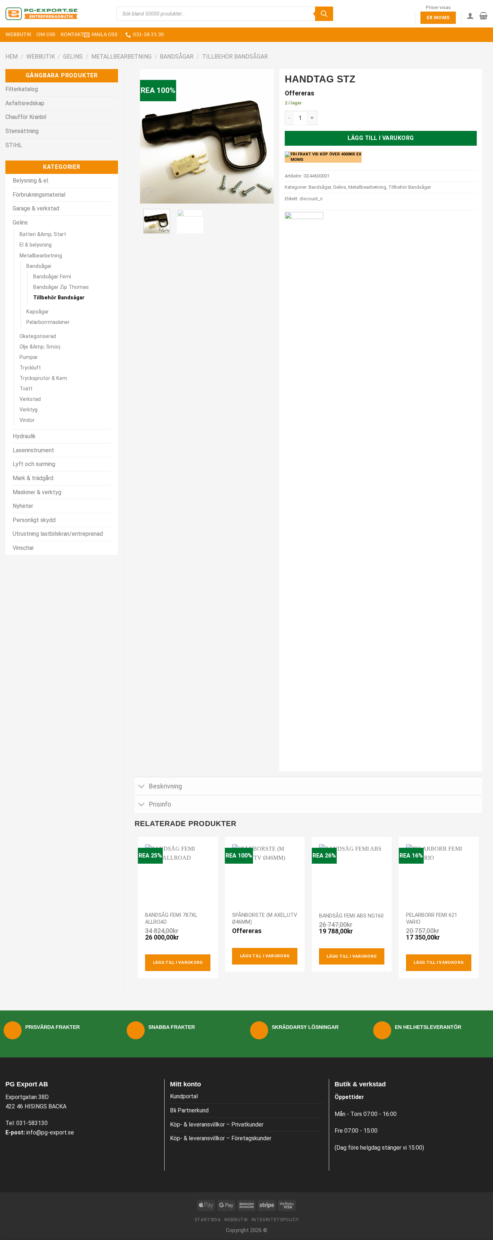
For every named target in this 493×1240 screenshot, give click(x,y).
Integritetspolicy (275, 1219)
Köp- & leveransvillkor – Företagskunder (220, 1138)
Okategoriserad (37, 336)
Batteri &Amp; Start (42, 234)
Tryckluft (30, 368)
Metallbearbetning (121, 56)
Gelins (73, 56)
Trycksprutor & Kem (43, 378)
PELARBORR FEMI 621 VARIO (431, 918)
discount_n (311, 198)
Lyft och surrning (34, 464)
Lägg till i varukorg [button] (178, 962)
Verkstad (30, 399)
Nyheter (23, 506)
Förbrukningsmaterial (39, 194)
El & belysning (35, 245)
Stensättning (22, 131)
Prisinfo (160, 804)
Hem (11, 56)
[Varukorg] (483, 15)
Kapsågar (37, 312)
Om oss (46, 35)
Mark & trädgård (33, 478)
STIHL (13, 145)
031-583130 (32, 1123)
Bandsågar (176, 56)
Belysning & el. (31, 180)
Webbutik (18, 35)
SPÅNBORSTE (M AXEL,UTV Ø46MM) (264, 918)
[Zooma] (149, 195)
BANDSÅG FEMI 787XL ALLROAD (171, 918)
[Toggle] (142, 787)
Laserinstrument (33, 450)
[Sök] (324, 14)
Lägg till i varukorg (381, 137)
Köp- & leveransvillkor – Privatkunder (216, 1124)
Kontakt (72, 35)
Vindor (27, 420)
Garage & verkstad (36, 208)
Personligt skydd (34, 520)
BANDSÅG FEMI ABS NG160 (351, 916)
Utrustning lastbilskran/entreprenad (58, 533)
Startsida (208, 1219)
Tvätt (25, 389)
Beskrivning (165, 786)
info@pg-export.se (50, 1132)
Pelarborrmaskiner (48, 322)
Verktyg (28, 410)
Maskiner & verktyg (37, 492)
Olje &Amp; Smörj (39, 347)
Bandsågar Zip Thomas (61, 287)
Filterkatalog (21, 89)
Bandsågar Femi (52, 277)
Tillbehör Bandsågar (235, 56)
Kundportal (184, 1096)
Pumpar (28, 357)
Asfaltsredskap (24, 103)
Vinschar (23, 547)
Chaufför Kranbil (25, 117)
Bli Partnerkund (189, 1110)
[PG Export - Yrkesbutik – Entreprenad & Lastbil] (41, 13)
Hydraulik (24, 436)
